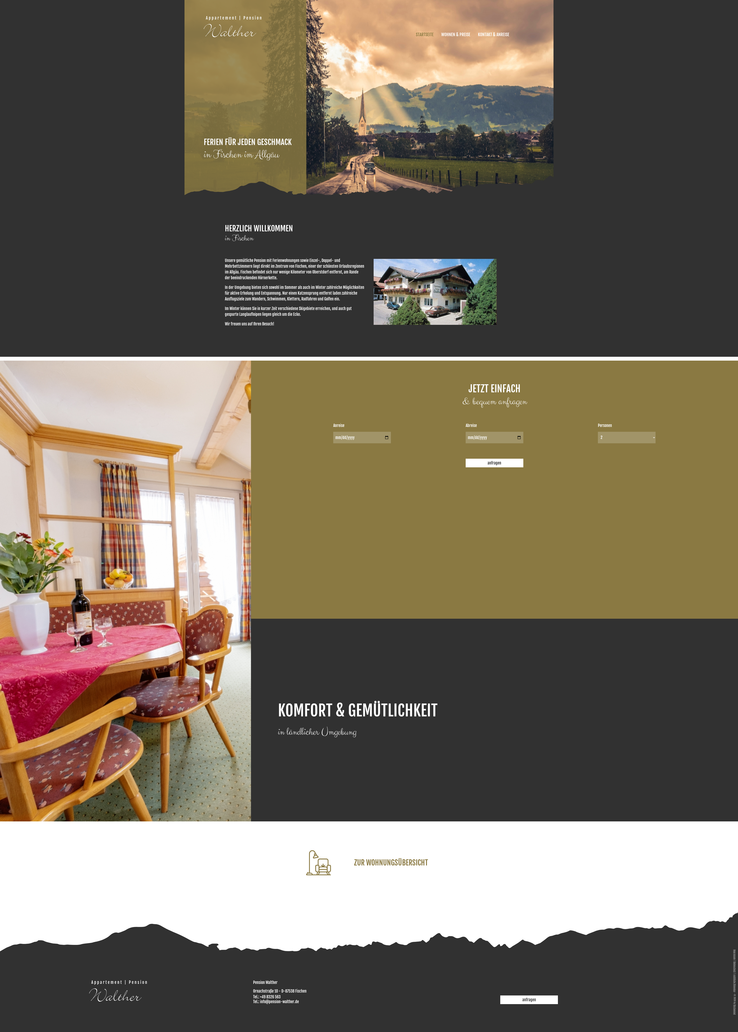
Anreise (338, 425)
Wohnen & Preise (455, 34)
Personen (605, 425)
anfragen (494, 463)
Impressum (734, 954)
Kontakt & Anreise (493, 34)
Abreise (471, 425)
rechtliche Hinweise (734, 983)
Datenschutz (734, 967)
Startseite (425, 34)
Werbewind (734, 1009)
